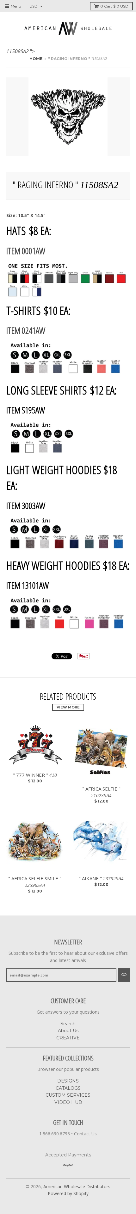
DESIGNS (68, 1081)
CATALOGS (68, 1088)
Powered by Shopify (68, 1193)
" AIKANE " (101, 878)
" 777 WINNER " (35, 775)
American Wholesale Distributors (76, 1186)
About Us (68, 1030)
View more (68, 707)
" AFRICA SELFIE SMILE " (34, 881)
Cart (114, 6)
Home (35, 58)
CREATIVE (68, 1038)
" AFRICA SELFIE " (101, 792)
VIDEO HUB (68, 1102)
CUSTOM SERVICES (68, 1095)
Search (68, 1024)
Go (124, 974)
